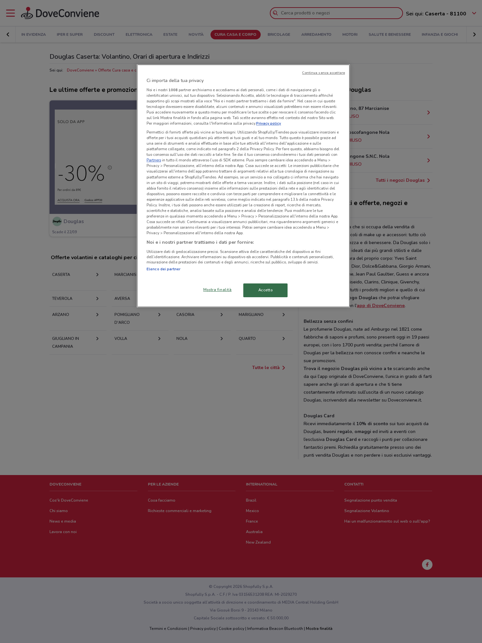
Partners (154, 160)
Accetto (265, 290)
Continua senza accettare (323, 72)
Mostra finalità (217, 289)
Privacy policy (268, 123)
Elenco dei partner (163, 269)
